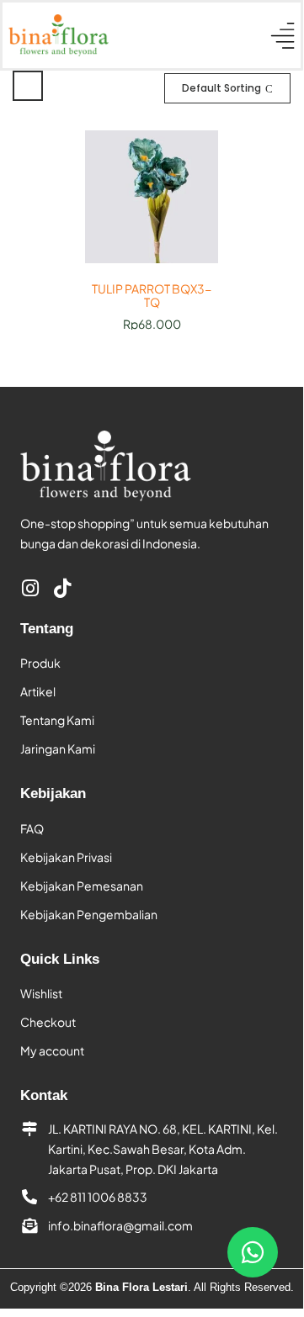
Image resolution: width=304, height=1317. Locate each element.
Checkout (48, 1021)
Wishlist (41, 993)
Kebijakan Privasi (66, 857)
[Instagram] (30, 588)
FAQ (32, 828)
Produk (40, 662)
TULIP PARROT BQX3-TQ (151, 296)
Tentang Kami (57, 719)
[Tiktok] (62, 588)
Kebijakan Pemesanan (81, 885)
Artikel (38, 691)
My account (52, 1050)
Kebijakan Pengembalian (88, 914)
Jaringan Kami (57, 748)
